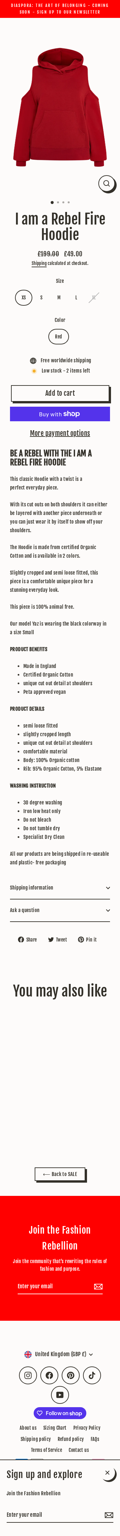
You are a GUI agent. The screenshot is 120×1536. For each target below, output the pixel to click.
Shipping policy (36, 1439)
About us (28, 1428)
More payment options (60, 433)
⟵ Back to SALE (60, 1174)
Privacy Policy (86, 1428)
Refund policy (71, 1439)
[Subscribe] (108, 1515)
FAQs (95, 1439)
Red (58, 336)
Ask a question (24, 910)
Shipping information (31, 888)
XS (24, 297)
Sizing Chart (55, 1428)
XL (94, 297)
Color (60, 320)
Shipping (39, 263)
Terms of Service (46, 1450)
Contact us (79, 1450)
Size (60, 281)
